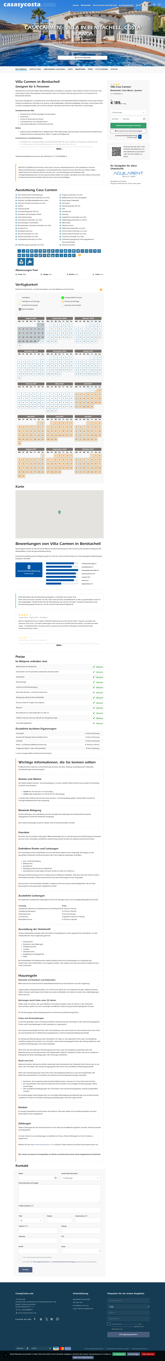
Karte (70, 69)
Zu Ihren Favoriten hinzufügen (129, 131)
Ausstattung (35, 69)
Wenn (21, 1173)
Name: (49, 1216)
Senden (25, 1270)
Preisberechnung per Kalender (128, 125)
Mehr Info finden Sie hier (83, 1357)
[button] (59, 512)
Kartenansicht (126, 5)
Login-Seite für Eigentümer (83, 1309)
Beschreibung (21, 69)
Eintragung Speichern (128, 1334)
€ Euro (146, 5)
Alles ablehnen (148, 1354)
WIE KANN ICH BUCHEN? (81, 1299)
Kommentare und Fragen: (29, 1183)
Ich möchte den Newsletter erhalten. (37, 1257)
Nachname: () (81, 1216)
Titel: (20, 1216)
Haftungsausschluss (41, 1262)
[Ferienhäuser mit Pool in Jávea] (30, 5)
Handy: (64, 1226)
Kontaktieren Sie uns (81, 1305)
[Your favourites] (159, 5)
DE (139, 5)
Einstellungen (133, 1354)
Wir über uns (77, 1302)
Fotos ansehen (83, 58)
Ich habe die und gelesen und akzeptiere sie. (60, 1262)
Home (76, 5)
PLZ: (62, 1236)
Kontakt (114, 69)
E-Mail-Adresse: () (26, 1206)
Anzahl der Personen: (69, 1173)
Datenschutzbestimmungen (64, 1262)
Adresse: (22, 1236)
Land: (63, 1246)
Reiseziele (86, 5)
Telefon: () (23, 1226)
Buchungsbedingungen (94, 1349)
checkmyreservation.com (44, 1145)
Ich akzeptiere (119, 1354)
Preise (90, 69)
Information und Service (105, 5)
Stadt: (21, 1246)
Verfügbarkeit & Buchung (54, 69)
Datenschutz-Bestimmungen (118, 1349)
